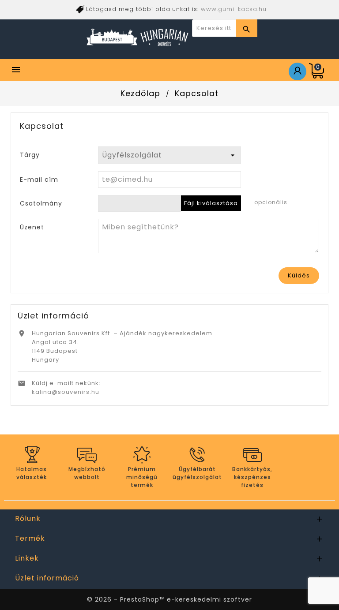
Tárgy (30, 154)
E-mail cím (39, 179)
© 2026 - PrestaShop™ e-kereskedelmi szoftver (169, 599)
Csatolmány (41, 203)
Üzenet (32, 227)
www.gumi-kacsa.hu (234, 9)
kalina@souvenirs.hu (65, 392)
